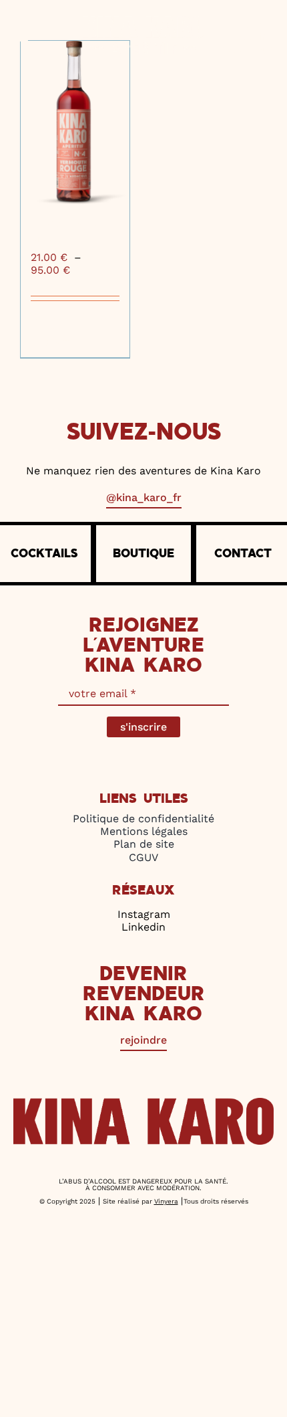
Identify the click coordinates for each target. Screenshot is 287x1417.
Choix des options (54, 329)
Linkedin (143, 927)
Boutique (143, 553)
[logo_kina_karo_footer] (143, 1103)
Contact (243, 553)
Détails (105, 317)
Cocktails (44, 553)
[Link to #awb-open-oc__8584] (37, 35)
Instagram (143, 914)
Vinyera (166, 1201)
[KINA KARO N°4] (75, 123)
